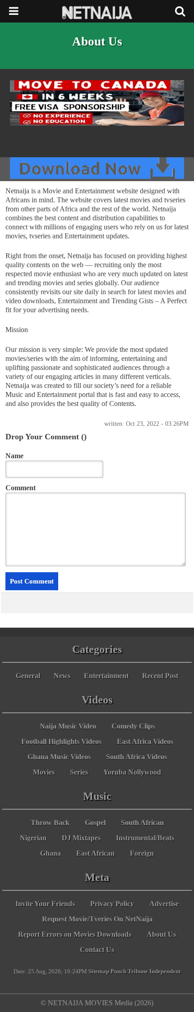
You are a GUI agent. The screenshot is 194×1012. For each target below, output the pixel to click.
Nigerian (33, 838)
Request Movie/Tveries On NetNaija (97, 919)
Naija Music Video (68, 726)
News (62, 675)
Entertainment (106, 675)
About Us (161, 934)
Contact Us (97, 949)
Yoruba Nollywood (132, 772)
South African (142, 822)
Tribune (138, 971)
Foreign (142, 853)
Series (79, 772)
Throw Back (50, 822)
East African (95, 853)
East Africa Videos (145, 741)
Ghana (50, 853)
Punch (118, 971)
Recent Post (160, 675)
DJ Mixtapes (81, 838)
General (28, 675)
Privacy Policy (112, 903)
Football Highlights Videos (61, 741)
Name (14, 456)
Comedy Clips (133, 726)
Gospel (95, 822)
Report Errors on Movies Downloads (74, 934)
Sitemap (98, 971)
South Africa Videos (136, 757)
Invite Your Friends (45, 903)
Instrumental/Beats (145, 838)
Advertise (164, 903)
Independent (164, 971)
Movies (44, 772)
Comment (20, 488)
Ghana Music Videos (59, 757)
